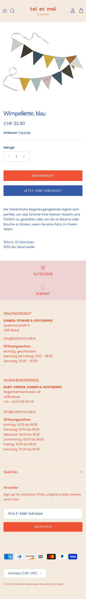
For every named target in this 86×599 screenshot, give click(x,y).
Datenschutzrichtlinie (20, 572)
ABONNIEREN (43, 559)
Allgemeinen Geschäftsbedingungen (34, 574)
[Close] (78, 516)
